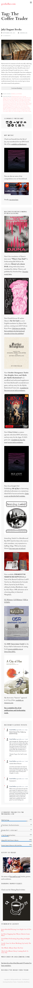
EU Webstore (8, 599)
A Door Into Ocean (11, 104)
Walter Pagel (28, 103)
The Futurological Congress (15, 97)
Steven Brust (9, 110)
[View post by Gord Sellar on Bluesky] (16, 779)
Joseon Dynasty (20, 108)
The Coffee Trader (27, 111)
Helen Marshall (14, 99)
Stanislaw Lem (12, 103)
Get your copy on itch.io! (17, 548)
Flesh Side (26, 102)
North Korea (6, 100)
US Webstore (18, 599)
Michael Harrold (27, 97)
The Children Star (16, 107)
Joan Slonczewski (21, 103)
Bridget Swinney (7, 99)
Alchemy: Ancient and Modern (20, 110)
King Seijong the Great (17, 96)
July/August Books (11, 29)
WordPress (27, 982)
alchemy (5, 104)
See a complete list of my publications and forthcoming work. (14, 710)
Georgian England (7, 107)
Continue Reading (16, 88)
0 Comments (6, 35)
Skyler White (9, 111)
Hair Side (12, 100)
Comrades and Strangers (24, 99)
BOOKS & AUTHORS (16, 93)
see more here (13, 199)
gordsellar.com (8, 4)
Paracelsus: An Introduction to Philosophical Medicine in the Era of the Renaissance (17, 105)
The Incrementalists (11, 108)
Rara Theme (13, 982)
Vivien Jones (6, 103)
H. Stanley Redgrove (17, 111)
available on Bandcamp (18, 144)
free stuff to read (15, 876)
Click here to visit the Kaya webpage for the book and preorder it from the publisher (14, 330)
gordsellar (23, 33)
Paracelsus (23, 107)
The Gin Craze (20, 102)
